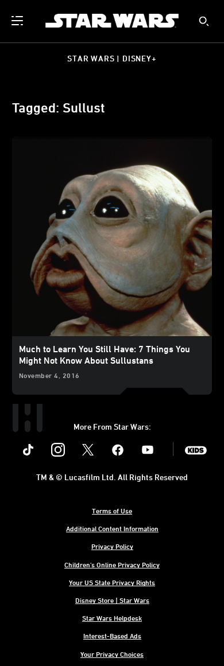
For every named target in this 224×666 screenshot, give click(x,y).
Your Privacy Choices (112, 654)
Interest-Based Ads (112, 636)
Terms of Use (112, 511)
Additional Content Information (112, 528)
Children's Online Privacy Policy (112, 564)
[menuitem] (18, 20)
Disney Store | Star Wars (112, 600)
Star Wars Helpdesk (112, 618)
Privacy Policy (112, 546)
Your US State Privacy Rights (112, 582)
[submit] (204, 21)
